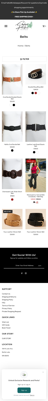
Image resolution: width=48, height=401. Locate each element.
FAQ (3, 303)
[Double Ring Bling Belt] (35, 74)
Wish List (5, 322)
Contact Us (6, 294)
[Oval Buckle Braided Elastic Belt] (12, 79)
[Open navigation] (6, 26)
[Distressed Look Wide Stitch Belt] (12, 174)
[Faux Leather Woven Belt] (12, 219)
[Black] (14, 105)
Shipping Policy (7, 300)
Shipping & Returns (9, 297)
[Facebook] (21, 273)
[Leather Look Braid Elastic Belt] (35, 126)
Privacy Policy (7, 308)
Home (20, 46)
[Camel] (11, 105)
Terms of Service (8, 306)
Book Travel (6, 328)
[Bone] (37, 202)
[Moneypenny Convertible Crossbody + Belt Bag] (35, 175)
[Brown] (36, 93)
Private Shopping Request (11, 311)
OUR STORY (6, 338)
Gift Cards (5, 325)
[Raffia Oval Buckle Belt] (12, 126)
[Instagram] (26, 273)
